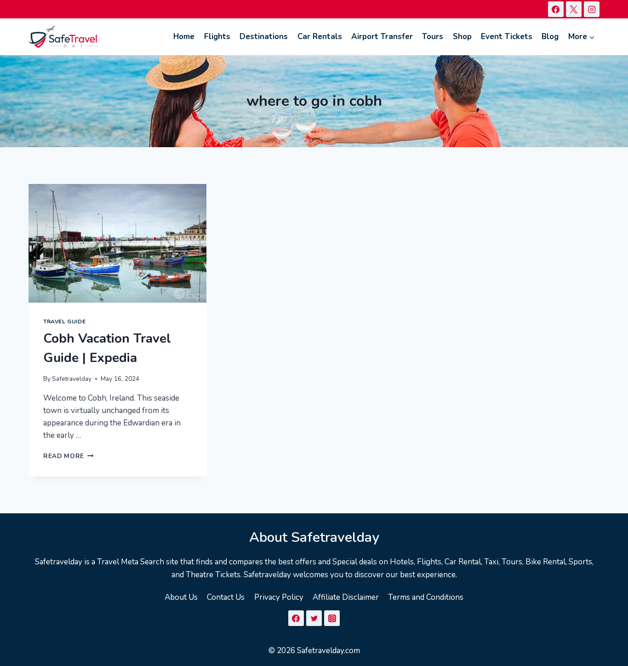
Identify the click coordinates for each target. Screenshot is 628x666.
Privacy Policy (278, 597)
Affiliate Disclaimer (346, 597)
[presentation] (117, 243)
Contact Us (226, 597)
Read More (68, 456)
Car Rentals (319, 36)
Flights (217, 36)
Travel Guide (64, 321)
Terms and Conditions (425, 597)
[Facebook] (556, 9)
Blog (550, 36)
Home (183, 36)
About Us (181, 597)
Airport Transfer (382, 36)
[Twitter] (314, 618)
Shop (462, 36)
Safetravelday (71, 378)
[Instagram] (591, 9)
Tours (432, 36)
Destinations (264, 36)
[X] (574, 9)
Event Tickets (506, 36)
